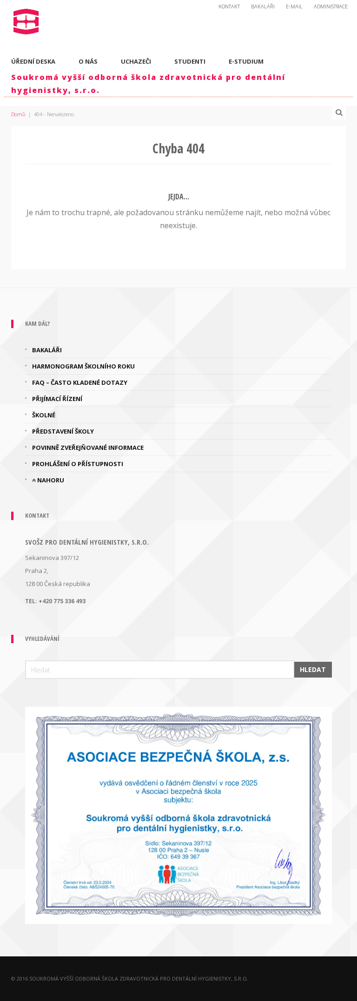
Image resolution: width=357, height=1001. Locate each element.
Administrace (331, 6)
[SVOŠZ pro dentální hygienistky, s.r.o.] (26, 19)
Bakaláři (263, 6)
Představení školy (63, 431)
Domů (18, 114)
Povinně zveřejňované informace (88, 447)
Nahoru (50, 480)
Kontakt (229, 6)
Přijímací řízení (57, 399)
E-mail (294, 6)
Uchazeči (136, 61)
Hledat (313, 669)
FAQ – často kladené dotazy (79, 382)
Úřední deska (33, 61)
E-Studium (246, 61)
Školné (43, 415)
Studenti (189, 61)
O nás (88, 61)
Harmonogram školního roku (83, 366)
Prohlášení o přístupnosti (77, 464)
